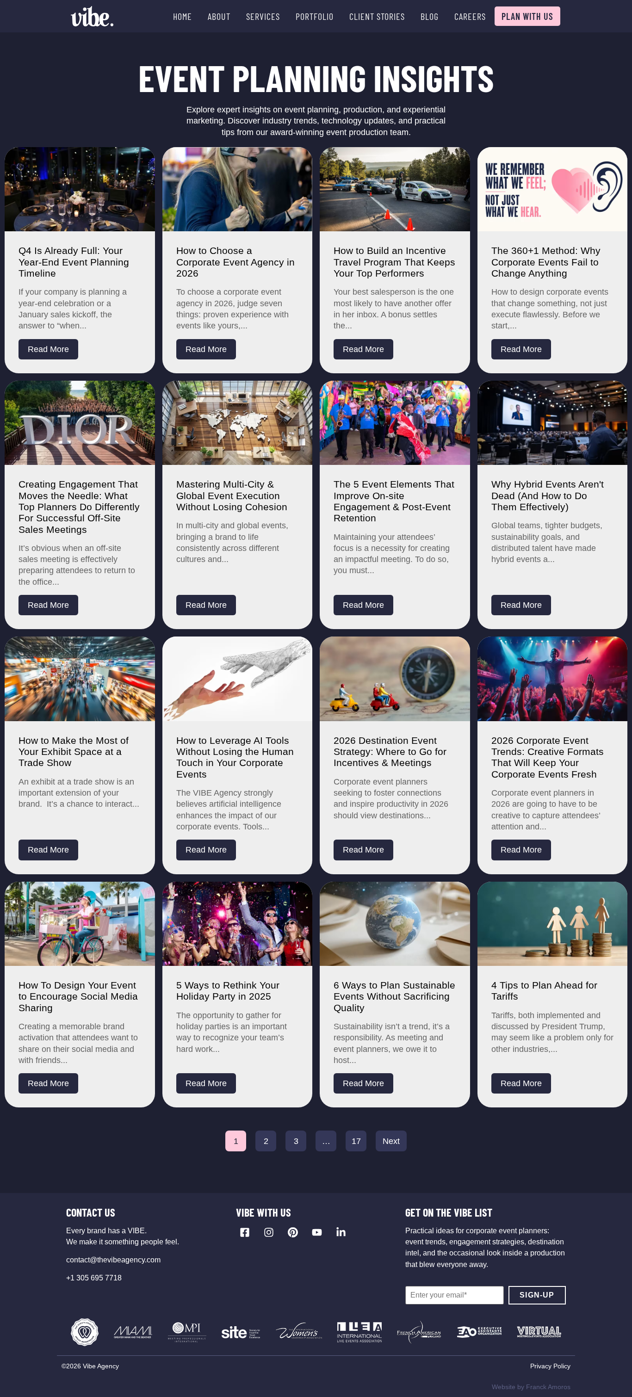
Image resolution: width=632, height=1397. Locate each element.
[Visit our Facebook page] (245, 1232)
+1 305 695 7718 (94, 1278)
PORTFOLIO (315, 16)
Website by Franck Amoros (531, 1387)
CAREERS (470, 16)
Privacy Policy (550, 1366)
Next (391, 1141)
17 (356, 1141)
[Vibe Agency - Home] (92, 16)
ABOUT (219, 16)
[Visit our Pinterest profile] (293, 1232)
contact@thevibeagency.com (113, 1260)
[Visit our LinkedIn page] (341, 1232)
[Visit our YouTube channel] (317, 1232)
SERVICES (263, 16)
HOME (182, 16)
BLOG (430, 16)
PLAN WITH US (527, 16)
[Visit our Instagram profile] (269, 1232)
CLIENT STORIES (377, 16)
